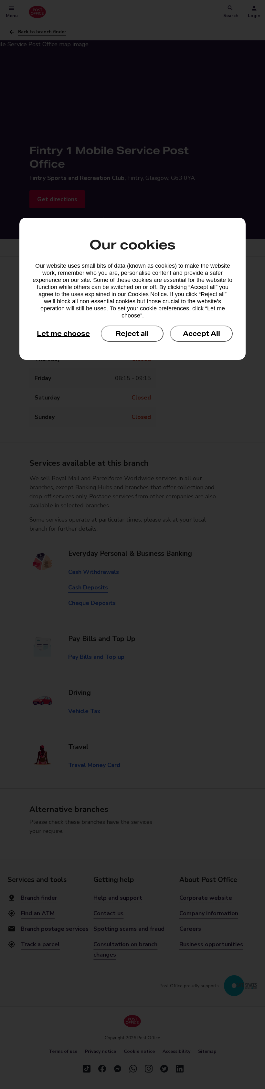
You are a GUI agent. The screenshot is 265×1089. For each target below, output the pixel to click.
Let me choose (63, 333)
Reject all (132, 333)
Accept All (201, 333)
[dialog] (132, 289)
